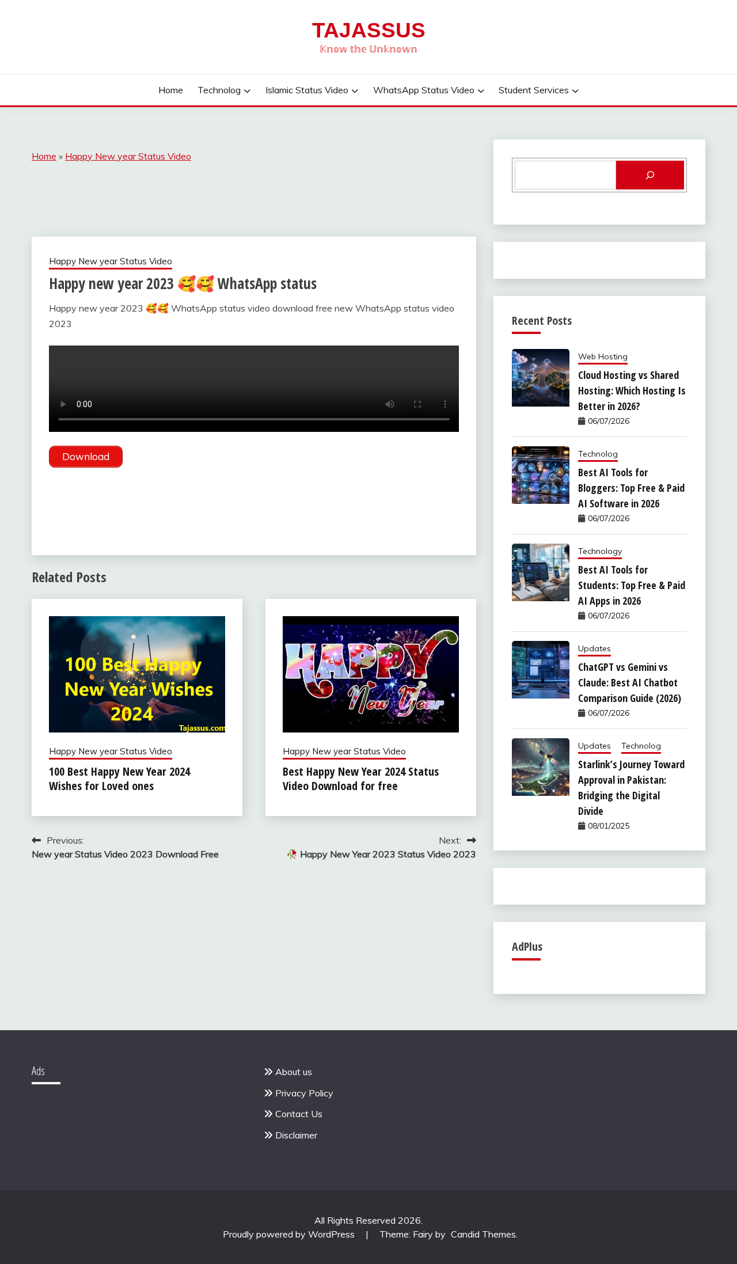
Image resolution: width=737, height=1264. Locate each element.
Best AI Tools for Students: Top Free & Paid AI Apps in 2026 (631, 585)
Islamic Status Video (306, 90)
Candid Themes (483, 1234)
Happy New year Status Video (128, 156)
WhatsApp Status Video (423, 90)
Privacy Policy (304, 1093)
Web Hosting (603, 356)
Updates (594, 648)
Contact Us (298, 1113)
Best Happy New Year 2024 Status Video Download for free (361, 779)
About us (293, 1071)
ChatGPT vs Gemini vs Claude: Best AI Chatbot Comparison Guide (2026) (629, 682)
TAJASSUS (369, 30)
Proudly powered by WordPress (290, 1234)
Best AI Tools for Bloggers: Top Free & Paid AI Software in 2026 (631, 487)
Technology (600, 551)
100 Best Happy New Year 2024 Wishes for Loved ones (119, 779)
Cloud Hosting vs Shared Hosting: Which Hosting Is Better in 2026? (632, 390)
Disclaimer (296, 1135)
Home (170, 90)
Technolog (219, 90)
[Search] (650, 175)
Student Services (534, 90)
